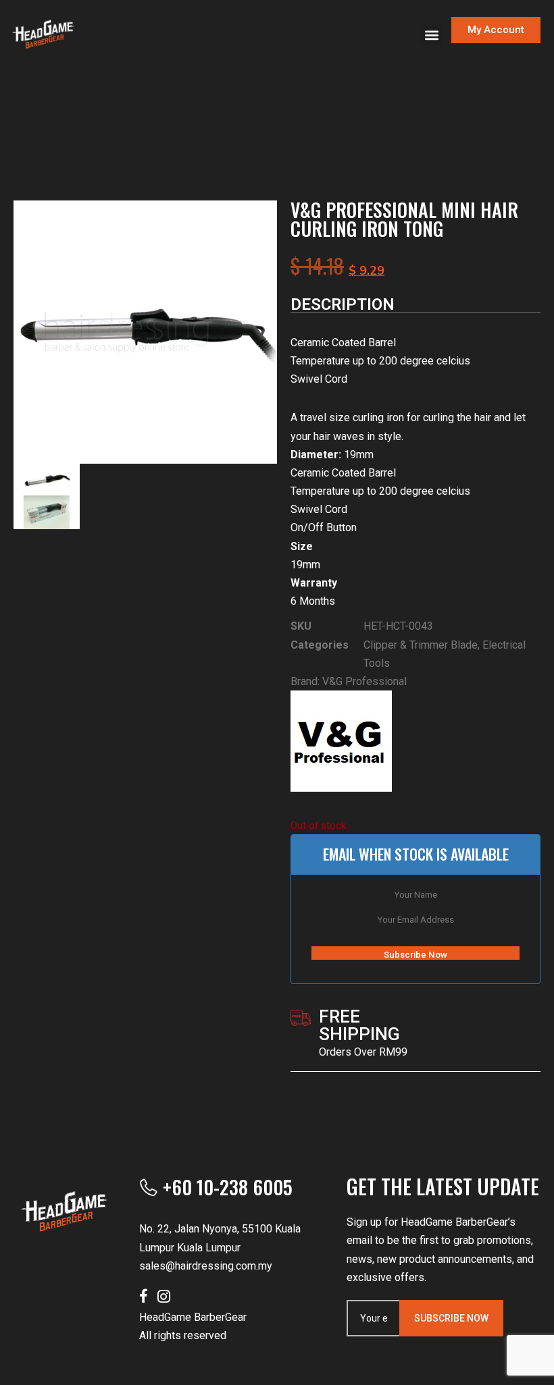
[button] (431, 35)
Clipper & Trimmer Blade (420, 645)
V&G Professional (364, 681)
